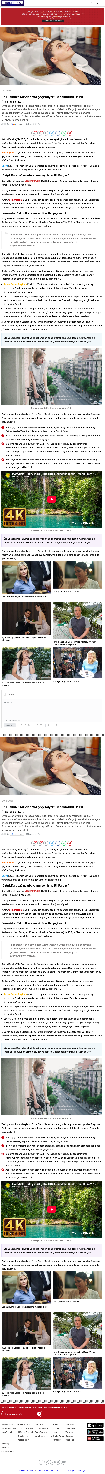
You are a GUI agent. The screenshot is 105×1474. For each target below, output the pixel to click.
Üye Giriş (5, 1443)
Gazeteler (69, 1436)
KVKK (59, 1470)
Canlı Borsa (40, 1424)
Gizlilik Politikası (42, 1470)
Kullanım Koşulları (70, 1470)
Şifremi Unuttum (8, 1451)
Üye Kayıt (5, 1447)
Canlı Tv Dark (24, 1424)
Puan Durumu (41, 1432)
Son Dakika (23, 1436)
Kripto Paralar (59, 1436)
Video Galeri (70, 1428)
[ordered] (37, 725)
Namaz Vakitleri (42, 1428)
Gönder (9, 725)
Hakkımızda (23, 1470)
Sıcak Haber (70, 1439)
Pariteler (57, 1439)
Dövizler (56, 1428)
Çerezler (53, 1470)
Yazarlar (69, 1432)
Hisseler (56, 1432)
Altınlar (56, 1424)
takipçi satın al (24, 1439)
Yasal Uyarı (82, 1470)
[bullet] (41, 725)
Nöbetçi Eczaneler (26, 1432)
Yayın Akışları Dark (26, 1428)
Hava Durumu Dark (9, 1424)
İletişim (32, 1470)
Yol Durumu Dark (8, 1428)
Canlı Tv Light (7, 1432)
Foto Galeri (70, 1424)
